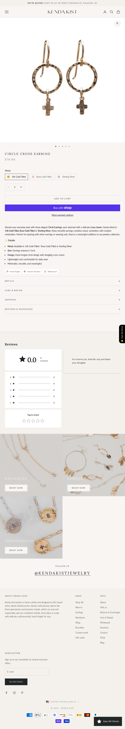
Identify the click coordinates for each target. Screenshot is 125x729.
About (103, 602)
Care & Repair (106, 617)
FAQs (102, 637)
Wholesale (105, 622)
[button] (33, 377)
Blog (102, 642)
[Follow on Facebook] (6, 692)
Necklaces (80, 617)
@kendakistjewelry (63, 573)
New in (78, 607)
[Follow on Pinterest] (22, 692)
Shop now (16, 488)
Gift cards (80, 637)
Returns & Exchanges (110, 612)
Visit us (103, 607)
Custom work (81, 632)
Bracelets (79, 627)
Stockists (104, 627)
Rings (77, 622)
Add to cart (62, 198)
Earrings (79, 612)
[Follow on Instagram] (14, 692)
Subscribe (16, 681)
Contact (104, 632)
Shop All (79, 602)
